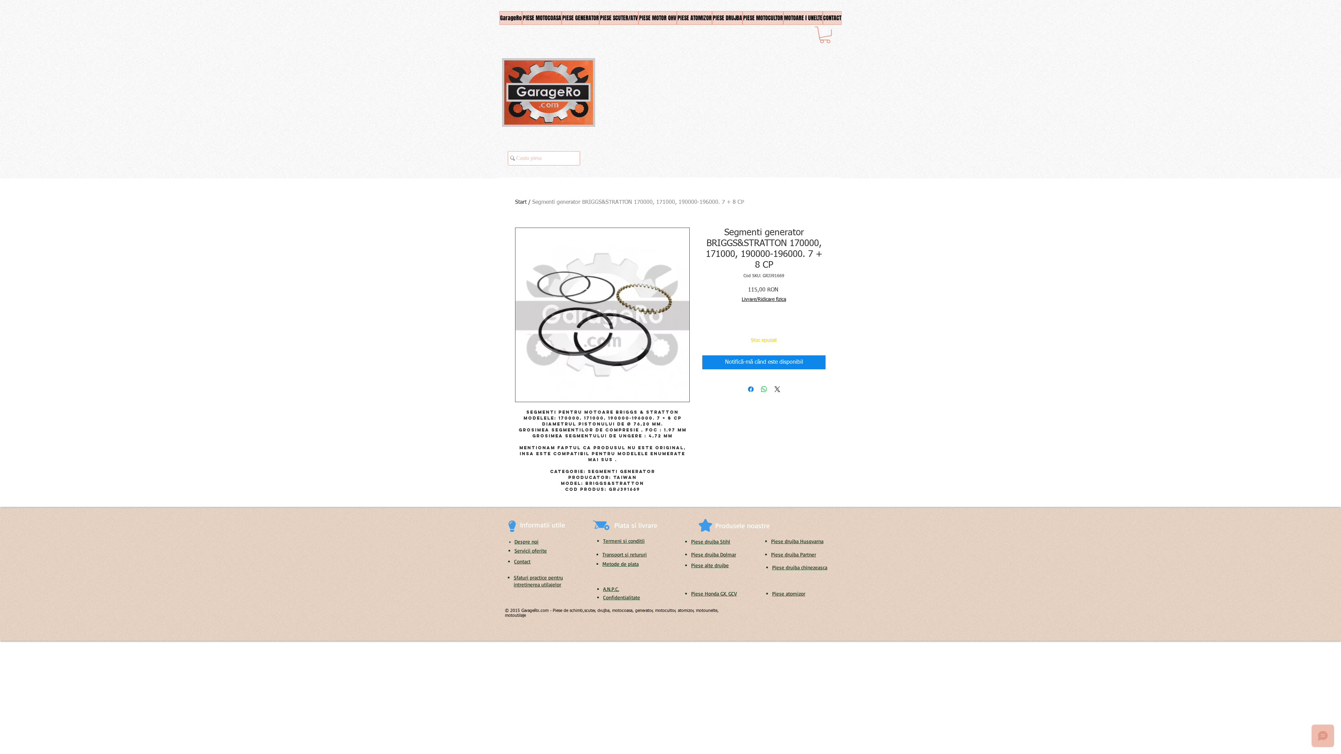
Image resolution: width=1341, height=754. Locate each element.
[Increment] (728, 326)
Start (521, 202)
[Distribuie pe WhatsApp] (764, 389)
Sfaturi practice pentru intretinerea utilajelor (538, 581)
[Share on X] (777, 389)
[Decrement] (707, 326)
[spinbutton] (718, 326)
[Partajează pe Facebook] (751, 389)
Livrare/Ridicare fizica (764, 299)
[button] (825, 35)
